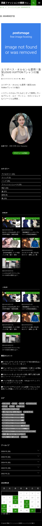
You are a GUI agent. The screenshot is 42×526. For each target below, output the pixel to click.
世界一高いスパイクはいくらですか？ (14, 434)
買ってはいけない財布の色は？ (12, 412)
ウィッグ (6, 177)
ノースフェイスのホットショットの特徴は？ (16, 428)
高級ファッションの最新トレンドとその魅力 (16, 3)
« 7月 (3, 514)
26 (4, 510)
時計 (4, 188)
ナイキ (15, 403)
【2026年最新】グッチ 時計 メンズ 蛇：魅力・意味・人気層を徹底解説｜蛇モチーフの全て (11, 254)
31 (32, 510)
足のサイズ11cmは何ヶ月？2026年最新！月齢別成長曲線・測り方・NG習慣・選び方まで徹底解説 (11, 233)
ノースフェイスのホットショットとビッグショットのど (19, 431)
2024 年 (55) (5, 462)
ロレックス (6, 403)
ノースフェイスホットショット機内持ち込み (16, 425)
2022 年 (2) (5, 474)
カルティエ (20, 406)
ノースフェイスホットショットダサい (14, 423)
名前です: (4, 146)
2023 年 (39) (5, 468)
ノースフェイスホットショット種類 (13, 420)
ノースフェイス (31, 403)
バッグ (5, 181)
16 (27, 502)
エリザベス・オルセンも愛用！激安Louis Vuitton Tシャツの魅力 (21, 72)
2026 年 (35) (5, 451)
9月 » (8, 514)
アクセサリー (8, 174)
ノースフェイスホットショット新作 (13, 417)
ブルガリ (24, 437)
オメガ (22, 403)
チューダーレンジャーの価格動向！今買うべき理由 (22, 368)
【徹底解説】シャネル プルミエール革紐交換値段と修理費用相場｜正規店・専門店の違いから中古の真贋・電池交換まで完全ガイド (30, 233)
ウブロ (12, 406)
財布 (4, 195)
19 (4, 506)
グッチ (5, 406)
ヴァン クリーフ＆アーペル (11, 409)
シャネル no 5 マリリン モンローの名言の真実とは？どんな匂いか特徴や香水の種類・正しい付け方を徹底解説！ (11, 274)
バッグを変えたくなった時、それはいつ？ (18, 381)
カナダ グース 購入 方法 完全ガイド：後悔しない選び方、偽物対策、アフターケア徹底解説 (30, 254)
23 (27, 506)
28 (15, 510)
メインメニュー (39, 3)
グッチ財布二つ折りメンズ (11, 437)
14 (15, 502)
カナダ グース (28, 412)
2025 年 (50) (5, 457)
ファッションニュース (11, 184)
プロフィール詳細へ (21, 153)
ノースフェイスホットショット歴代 (13, 414)
